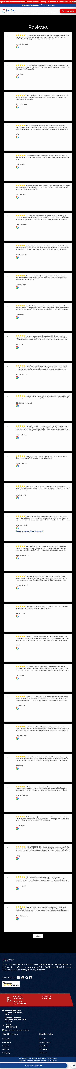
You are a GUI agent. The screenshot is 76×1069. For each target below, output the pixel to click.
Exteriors (5, 1046)
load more (38, 936)
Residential (6, 1039)
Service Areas (43, 1046)
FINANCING (69, 11)
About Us (42, 1039)
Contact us (67, 2)
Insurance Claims (44, 1042)
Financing (5, 1049)
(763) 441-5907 (48, 5)
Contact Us (43, 1053)
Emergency (6, 1053)
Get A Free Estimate (32, 1065)
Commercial (6, 1042)
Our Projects (43, 1049)
